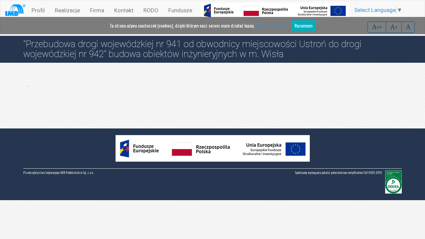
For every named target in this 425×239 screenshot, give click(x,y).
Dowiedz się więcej (272, 25)
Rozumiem (303, 25)
